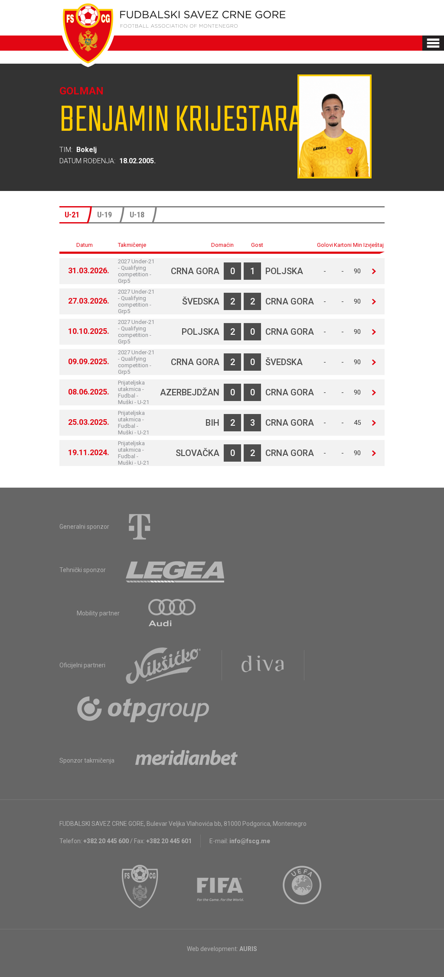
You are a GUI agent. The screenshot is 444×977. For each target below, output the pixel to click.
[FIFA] (221, 886)
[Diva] (263, 665)
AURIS (248, 948)
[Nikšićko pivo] (163, 665)
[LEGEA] (176, 570)
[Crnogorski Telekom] (139, 526)
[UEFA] (302, 886)
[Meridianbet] (186, 760)
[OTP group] (143, 708)
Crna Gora (195, 271)
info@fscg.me (249, 841)
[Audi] (172, 613)
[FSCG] (140, 886)
